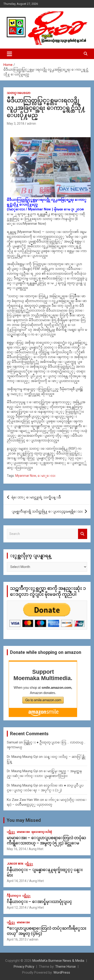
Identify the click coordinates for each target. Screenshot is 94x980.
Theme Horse (65, 967)
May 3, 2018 (15, 123)
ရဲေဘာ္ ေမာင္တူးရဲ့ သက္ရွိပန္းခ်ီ (36, 497)
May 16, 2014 (16, 849)
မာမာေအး (23, 831)
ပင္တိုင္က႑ (11, 831)
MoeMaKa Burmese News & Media (58, 961)
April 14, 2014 (16, 881)
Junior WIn (15, 863)
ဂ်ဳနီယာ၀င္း (14, 895)
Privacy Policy (24, 967)
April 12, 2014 (16, 907)
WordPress (61, 972)
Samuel (12, 742)
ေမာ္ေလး (46, 475)
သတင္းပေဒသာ (18, 93)
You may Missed (24, 820)
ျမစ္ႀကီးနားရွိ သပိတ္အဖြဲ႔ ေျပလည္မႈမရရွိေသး (47, 511)
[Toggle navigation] (9, 54)
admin (31, 123)
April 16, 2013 (16, 939)
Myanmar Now (25, 475)
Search (82, 534)
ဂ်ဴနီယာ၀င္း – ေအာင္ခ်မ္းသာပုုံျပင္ (39, 901)
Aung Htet (36, 849)
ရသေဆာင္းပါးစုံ (41, 831)
